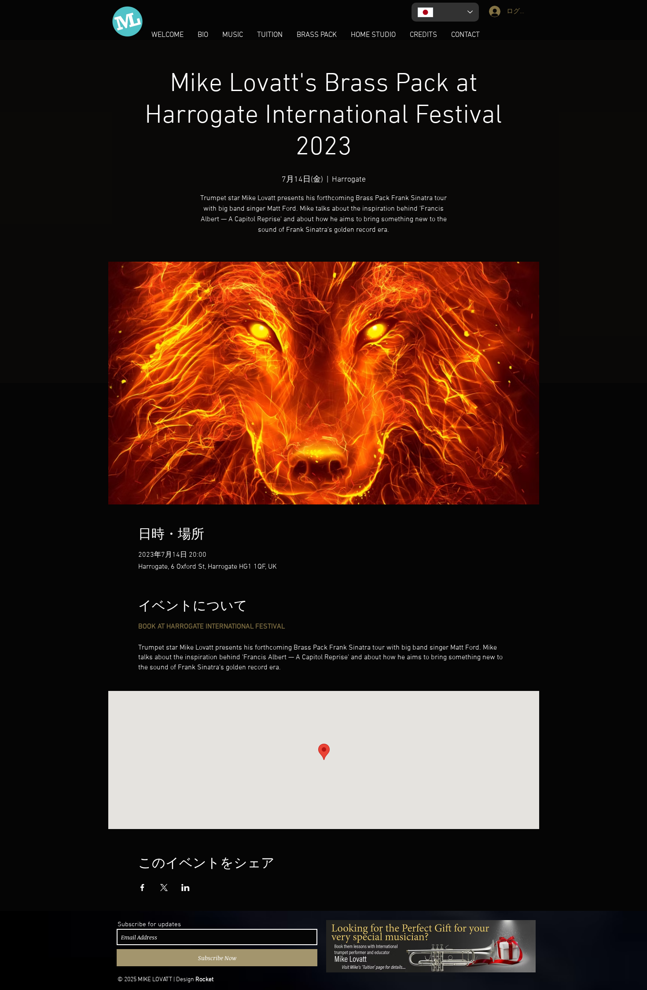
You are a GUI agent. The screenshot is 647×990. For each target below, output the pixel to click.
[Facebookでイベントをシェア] (142, 887)
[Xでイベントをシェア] (164, 887)
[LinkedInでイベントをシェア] (185, 887)
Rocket (204, 979)
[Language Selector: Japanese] (445, 12)
